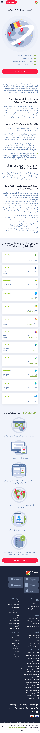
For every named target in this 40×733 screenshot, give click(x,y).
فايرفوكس (16, 609)
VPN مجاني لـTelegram (32, 682)
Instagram (22, 708)
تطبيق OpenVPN (14, 628)
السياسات (16, 651)
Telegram (32, 704)
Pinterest (11, 708)
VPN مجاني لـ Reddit (33, 663)
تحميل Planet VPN (11, 2)
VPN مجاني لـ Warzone (32, 655)
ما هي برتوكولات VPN (33, 609)
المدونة (17, 656)
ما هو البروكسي (34, 606)
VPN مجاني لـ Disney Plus (31, 674)
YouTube (32, 708)
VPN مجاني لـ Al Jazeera (31, 687)
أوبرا (18, 615)
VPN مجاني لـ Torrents (32, 693)
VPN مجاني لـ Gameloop (32, 677)
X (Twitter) (11, 704)
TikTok (33, 712)
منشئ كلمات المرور (33, 646)
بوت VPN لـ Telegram (32, 626)
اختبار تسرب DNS (34, 635)
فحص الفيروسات (34, 640)
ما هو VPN (36, 603)
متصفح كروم (15, 607)
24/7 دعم (16, 654)
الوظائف (17, 640)
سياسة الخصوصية (14, 646)
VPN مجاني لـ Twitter (33, 661)
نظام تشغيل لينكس (14, 623)
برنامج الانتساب (15, 643)
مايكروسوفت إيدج (14, 612)
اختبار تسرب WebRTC (32, 638)
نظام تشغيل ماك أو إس (12, 620)
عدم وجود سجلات (34, 618)
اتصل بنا (17, 635)
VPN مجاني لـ (35, 623)
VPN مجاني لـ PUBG (33, 666)
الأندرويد (17, 601)
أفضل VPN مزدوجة (33, 698)
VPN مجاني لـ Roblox (33, 652)
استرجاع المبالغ (15, 648)
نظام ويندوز (16, 617)
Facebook (22, 704)
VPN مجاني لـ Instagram (32, 671)
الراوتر (17, 626)
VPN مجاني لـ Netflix (33, 658)
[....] (36, 2)
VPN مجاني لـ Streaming (32, 690)
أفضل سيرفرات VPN (33, 620)
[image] (20, 572)
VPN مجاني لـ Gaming (32, 695)
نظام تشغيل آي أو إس (13, 604)
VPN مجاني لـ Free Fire (32, 679)
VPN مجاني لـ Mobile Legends (30, 669)
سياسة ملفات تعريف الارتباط (17, 727)
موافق (21, 730)
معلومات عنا (15, 638)
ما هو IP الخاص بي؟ (33, 643)
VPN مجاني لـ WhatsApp (32, 685)
